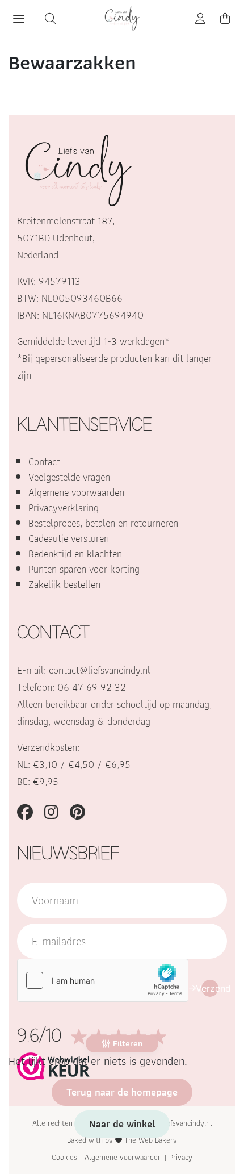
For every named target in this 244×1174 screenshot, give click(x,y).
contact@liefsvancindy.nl (99, 670)
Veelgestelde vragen (69, 477)
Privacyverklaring (63, 507)
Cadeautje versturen (68, 538)
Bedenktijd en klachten (75, 553)
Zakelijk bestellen (64, 584)
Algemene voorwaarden (76, 492)
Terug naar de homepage (122, 1092)
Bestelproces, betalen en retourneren (103, 523)
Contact (44, 461)
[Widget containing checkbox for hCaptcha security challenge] (102, 980)
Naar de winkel (122, 1123)
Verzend (209, 988)
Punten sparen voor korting (84, 569)
